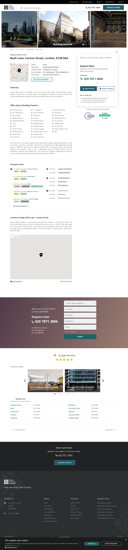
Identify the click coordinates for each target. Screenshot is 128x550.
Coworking (47, 515)
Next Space (109, 430)
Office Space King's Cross (105, 518)
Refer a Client (75, 503)
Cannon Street (30, 49)
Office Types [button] (73, 2)
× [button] (125, 539)
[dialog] (64, 543)
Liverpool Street (73, 415)
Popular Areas (103, 499)
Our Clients (48, 506)
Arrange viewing (113, 7)
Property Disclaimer (66, 281)
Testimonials (48, 509)
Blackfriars (61, 194)
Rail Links (17, 237)
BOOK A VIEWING (107, 88)
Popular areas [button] (87, 2)
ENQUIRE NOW (89, 88)
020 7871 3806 (94, 7)
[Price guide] (60, 75)
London (22, 49)
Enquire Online (64, 463)
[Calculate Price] (55, 79)
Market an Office (76, 515)
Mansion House (32, 191)
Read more (16, 545)
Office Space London (104, 503)
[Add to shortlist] (117, 52)
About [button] (99, 2)
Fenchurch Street (64, 198)
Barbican (71, 411)
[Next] (122, 29)
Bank (29, 184)
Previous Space (20, 430)
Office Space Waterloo (104, 515)
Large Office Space (50, 518)
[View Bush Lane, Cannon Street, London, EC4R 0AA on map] (19, 73)
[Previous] (6, 29)
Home (12, 49)
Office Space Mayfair (104, 509)
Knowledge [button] (109, 2)
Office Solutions (76, 512)
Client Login (75, 518)
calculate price (42, 79)
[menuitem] (57, 503)
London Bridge (33, 199)
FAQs (46, 503)
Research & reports (50, 521)
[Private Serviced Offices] (60, 67)
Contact (121, 2)
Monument (31, 176)
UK (17, 49)
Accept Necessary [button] (111, 543)
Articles (73, 506)
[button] (43, 547)
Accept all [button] (92, 543)
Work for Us (75, 509)
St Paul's (13, 415)
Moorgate (13, 418)
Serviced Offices (49, 512)
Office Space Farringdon (105, 512)
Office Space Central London (107, 506)
